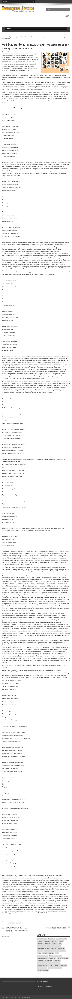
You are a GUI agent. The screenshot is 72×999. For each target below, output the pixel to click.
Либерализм (57, 946)
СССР (50, 965)
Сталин (39, 967)
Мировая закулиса (49, 950)
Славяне (56, 965)
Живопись (47, 943)
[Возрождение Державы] (18, 11)
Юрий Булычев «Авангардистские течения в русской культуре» (56, 927)
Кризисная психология (43, 946)
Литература (11, 922)
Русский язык (57, 960)
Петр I (57, 953)
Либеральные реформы (43, 948)
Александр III (51, 938)
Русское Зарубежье (42, 963)
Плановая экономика (43, 955)
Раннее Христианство (62, 958)
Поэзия (18, 922)
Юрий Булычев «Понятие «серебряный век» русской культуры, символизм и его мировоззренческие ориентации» (17, 928)
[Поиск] (68, 9)
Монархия (57, 950)
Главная (6, 37)
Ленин (51, 946)
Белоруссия (59, 938)
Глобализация (47, 941)
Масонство (40, 950)
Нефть (39, 953)
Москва (63, 950)
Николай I (44, 953)
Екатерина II (40, 943)
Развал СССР (52, 958)
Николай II (51, 953)
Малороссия (61, 948)
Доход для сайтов (67, 16)
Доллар (61, 941)
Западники (54, 943)
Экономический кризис (43, 970)
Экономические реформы (54, 967)
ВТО (65, 938)
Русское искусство (14, 37)
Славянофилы (63, 965)
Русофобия (40, 960)
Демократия (55, 941)
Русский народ (48, 960)
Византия (40, 941)
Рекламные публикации (45, 986)
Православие (58, 955)
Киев (60, 943)
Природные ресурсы (42, 958)
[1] (9, 637)
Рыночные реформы (42, 965)
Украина (45, 967)
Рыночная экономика (54, 963)
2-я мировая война (42, 938)
